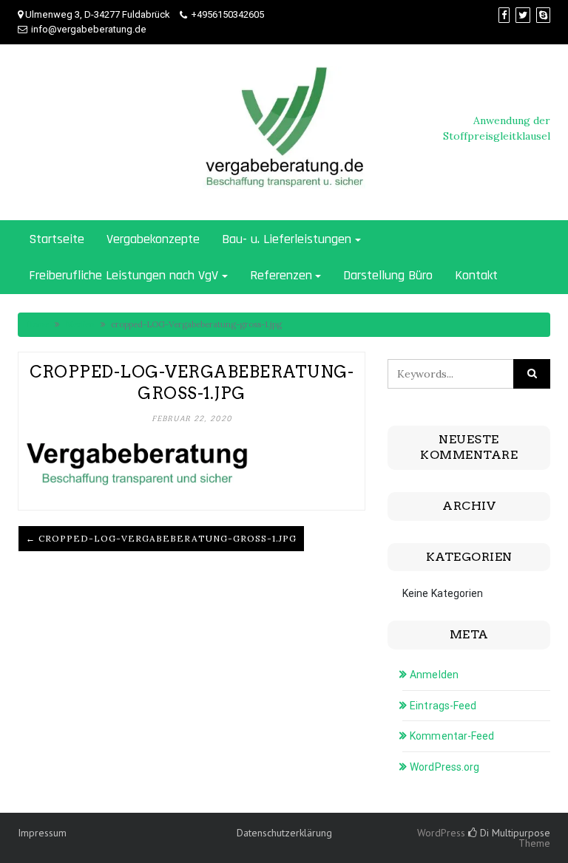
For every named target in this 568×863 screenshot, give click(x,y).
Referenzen (281, 275)
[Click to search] (531, 374)
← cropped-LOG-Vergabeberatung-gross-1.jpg (161, 538)
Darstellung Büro (388, 275)
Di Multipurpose (513, 832)
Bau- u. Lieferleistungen (286, 239)
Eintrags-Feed (443, 706)
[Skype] (543, 15)
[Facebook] (504, 15)
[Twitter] (522, 15)
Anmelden (434, 674)
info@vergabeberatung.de (88, 29)
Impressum (42, 832)
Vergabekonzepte (153, 239)
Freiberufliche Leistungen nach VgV (123, 275)
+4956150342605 (227, 14)
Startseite (56, 239)
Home (37, 324)
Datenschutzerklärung (284, 832)
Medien (80, 324)
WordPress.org (444, 767)
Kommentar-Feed (452, 736)
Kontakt (476, 275)
